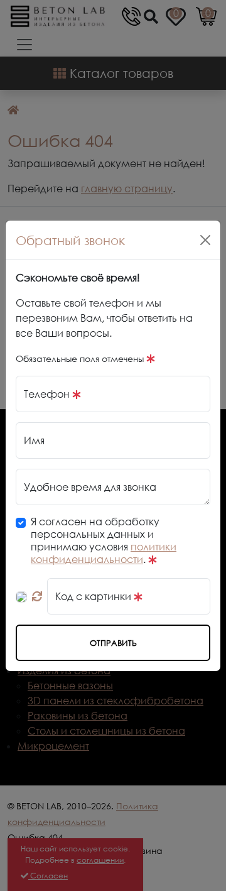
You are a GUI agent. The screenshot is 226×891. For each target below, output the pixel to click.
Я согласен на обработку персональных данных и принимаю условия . (103, 540)
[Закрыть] (205, 240)
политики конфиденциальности (103, 553)
